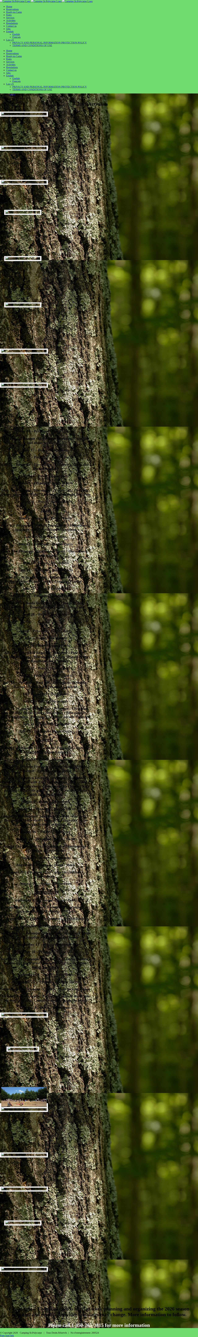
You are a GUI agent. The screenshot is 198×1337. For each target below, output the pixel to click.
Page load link (7, 1335)
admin (12, 94)
